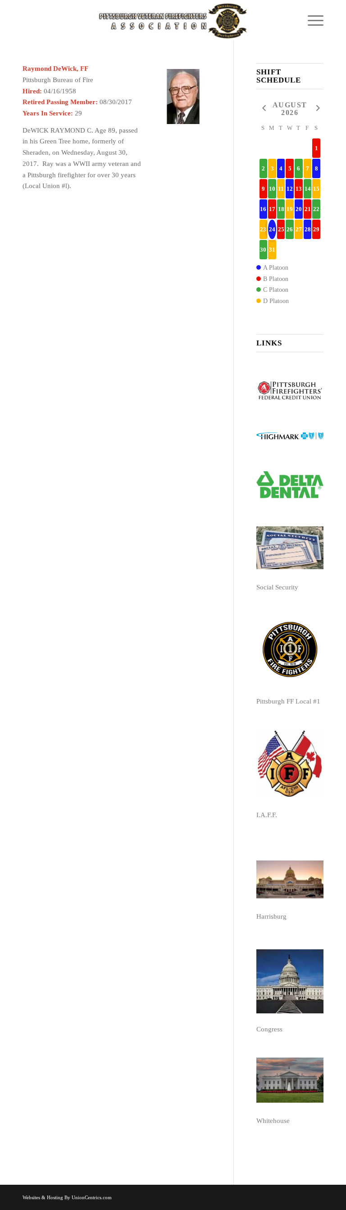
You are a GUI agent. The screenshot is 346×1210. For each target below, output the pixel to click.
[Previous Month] (264, 108)
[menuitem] (311, 20)
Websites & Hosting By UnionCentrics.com (67, 1197)
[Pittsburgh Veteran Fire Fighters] (173, 20)
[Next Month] (316, 108)
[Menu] (311, 20)
